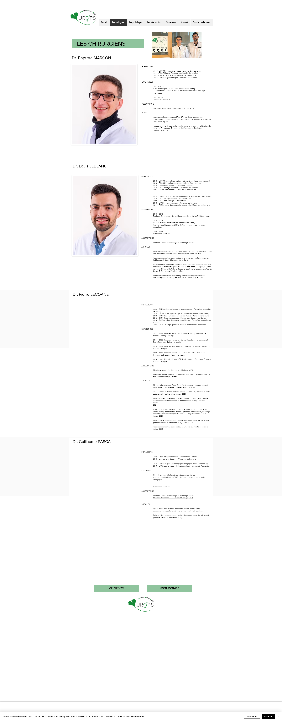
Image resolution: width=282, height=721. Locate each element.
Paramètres (252, 716)
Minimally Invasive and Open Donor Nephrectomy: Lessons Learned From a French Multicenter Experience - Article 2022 (180, 386)
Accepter (268, 716)
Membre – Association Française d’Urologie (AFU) (173, 242)
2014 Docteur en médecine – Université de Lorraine (174, 190)
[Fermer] (278, 716)
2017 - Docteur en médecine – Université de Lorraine (174, 75)
